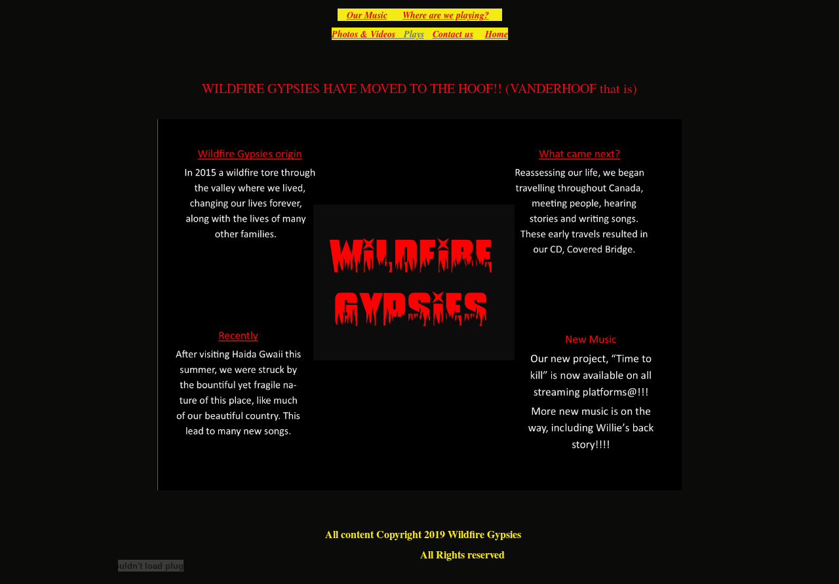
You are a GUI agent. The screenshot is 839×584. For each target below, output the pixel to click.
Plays (414, 34)
